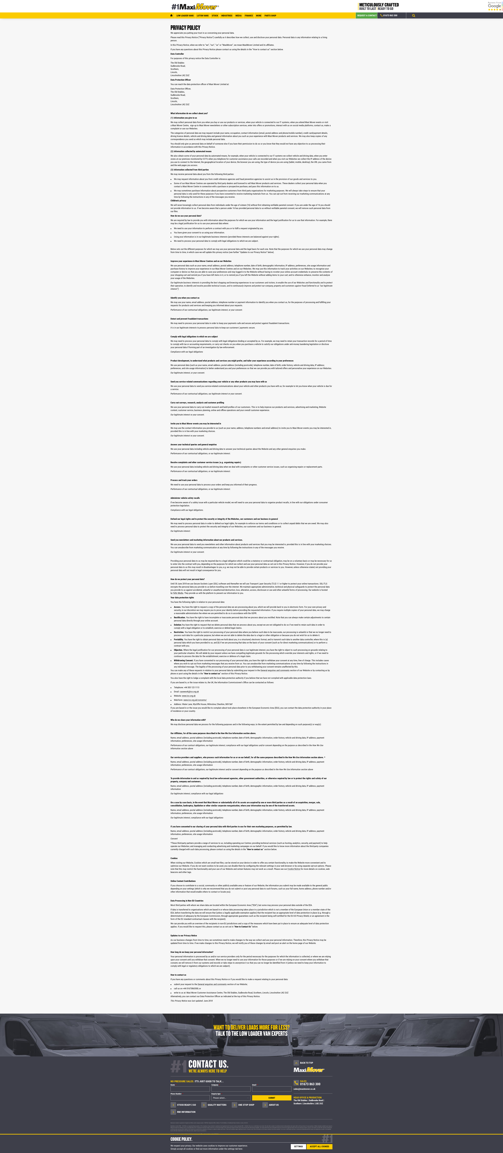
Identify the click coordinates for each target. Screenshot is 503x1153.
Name (173, 1085)
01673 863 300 (390, 15)
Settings (298, 1146)
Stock (215, 15)
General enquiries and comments (275, 670)
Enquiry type (216, 1094)
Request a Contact (367, 15)
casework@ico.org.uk (189, 691)
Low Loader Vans (185, 15)
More (258, 15)
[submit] (413, 15)
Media (239, 15)
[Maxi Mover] (195, 6)
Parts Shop (270, 15)
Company (214, 1085)
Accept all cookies (319, 1146)
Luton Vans (203, 15)
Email (254, 1085)
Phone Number (176, 1094)
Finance (249, 15)
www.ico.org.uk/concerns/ (195, 700)
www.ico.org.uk (189, 695)
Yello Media (178, 593)
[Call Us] (296, 1083)
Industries (226, 15)
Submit (271, 1098)
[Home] (171, 15)
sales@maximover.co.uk (304, 1089)
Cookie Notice (294, 869)
